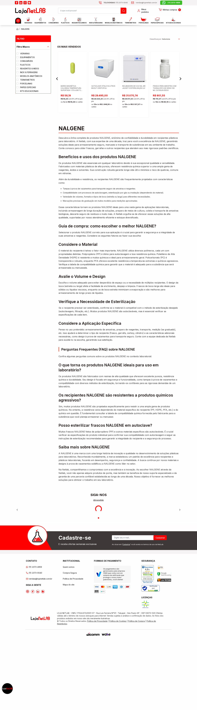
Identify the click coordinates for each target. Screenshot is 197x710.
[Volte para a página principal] (17, 29)
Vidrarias (28, 23)
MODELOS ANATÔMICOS (113, 23)
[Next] (180, 509)
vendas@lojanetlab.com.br (40, 579)
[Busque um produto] (123, 11)
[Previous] (17, 509)
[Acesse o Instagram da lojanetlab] (27, 591)
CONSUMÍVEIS (54, 23)
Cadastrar (160, 538)
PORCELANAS (143, 23)
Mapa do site (68, 584)
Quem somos (68, 567)
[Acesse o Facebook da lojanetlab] (32, 591)
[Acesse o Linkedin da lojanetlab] (38, 591)
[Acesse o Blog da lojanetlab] (43, 591)
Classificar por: (155, 39)
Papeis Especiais (157, 23)
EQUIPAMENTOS (40, 23)
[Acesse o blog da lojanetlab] (29, 2)
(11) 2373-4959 (35, 567)
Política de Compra (136, 621)
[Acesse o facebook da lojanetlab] (16, 2)
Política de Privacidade (73, 579)
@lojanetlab (98, 500)
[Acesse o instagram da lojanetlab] (25, 2)
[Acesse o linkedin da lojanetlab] (20, 2)
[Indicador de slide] (98, 518)
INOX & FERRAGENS (96, 23)
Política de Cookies (117, 621)
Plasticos (65, 23)
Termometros (130, 23)
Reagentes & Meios (79, 23)
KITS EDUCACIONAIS (173, 23)
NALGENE (25, 29)
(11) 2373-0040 (35, 573)
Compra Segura (70, 573)
